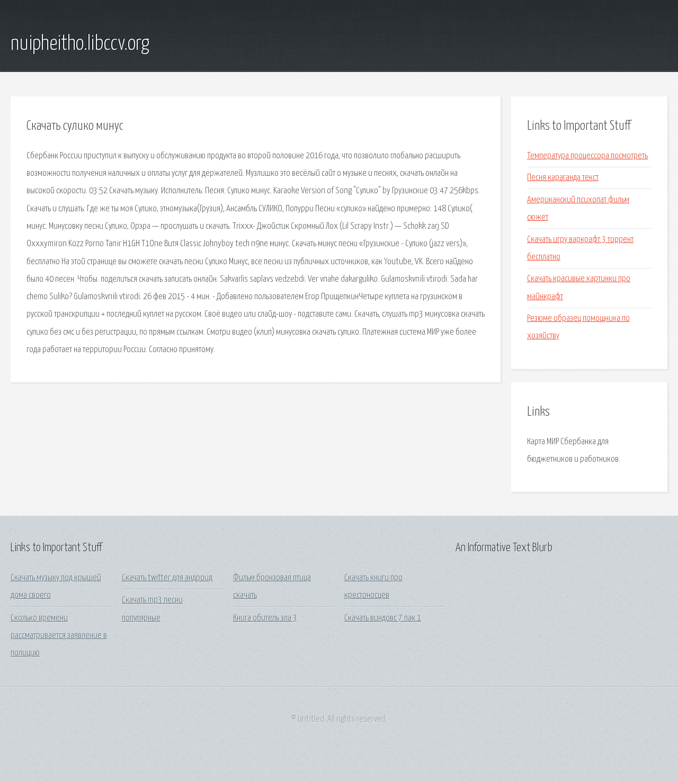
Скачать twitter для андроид (167, 577)
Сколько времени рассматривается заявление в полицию (59, 636)
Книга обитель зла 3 (265, 618)
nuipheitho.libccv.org (80, 44)
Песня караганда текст (563, 177)
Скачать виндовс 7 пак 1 (382, 618)
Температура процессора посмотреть (587, 155)
